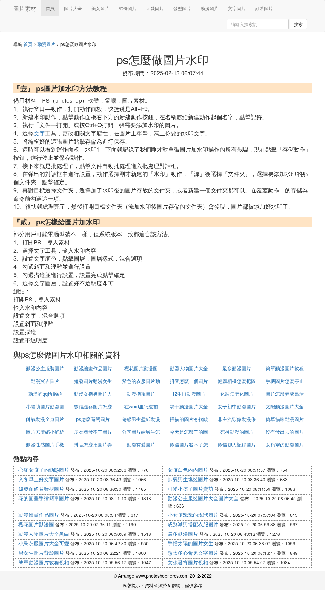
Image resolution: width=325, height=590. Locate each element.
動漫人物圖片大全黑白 (43, 533)
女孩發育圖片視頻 (188, 562)
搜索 (298, 24)
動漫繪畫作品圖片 (93, 368)
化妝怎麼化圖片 (237, 393)
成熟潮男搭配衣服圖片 (193, 524)
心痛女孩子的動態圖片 (43, 469)
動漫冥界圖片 (45, 381)
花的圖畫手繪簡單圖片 (43, 498)
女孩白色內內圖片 (188, 469)
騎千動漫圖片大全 (189, 406)
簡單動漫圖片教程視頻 (43, 562)
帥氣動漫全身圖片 (45, 419)
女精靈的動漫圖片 (285, 444)
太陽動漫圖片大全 (285, 406)
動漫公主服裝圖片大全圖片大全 (203, 498)
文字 (39, 133)
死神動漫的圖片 (237, 431)
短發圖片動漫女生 (93, 381)
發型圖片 (182, 8)
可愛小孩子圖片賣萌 (190, 488)
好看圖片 (264, 8)
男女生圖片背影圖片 (41, 552)
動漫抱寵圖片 (141, 393)
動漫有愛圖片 (141, 444)
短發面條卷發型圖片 (41, 488)
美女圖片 (100, 8)
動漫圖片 (209, 8)
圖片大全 (73, 8)
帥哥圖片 (127, 8)
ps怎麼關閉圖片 (93, 419)
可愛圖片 (155, 8)
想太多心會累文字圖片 (193, 552)
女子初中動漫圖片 (237, 406)
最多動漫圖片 (236, 368)
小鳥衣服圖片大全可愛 (43, 543)
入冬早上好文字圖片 (41, 479)
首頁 (50, 8)
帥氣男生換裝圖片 (188, 479)
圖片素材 (24, 8)
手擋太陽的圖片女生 (190, 543)
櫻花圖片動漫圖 (141, 368)
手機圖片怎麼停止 (285, 381)
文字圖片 (237, 8)
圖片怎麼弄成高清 (285, 393)
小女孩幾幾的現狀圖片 (193, 514)
